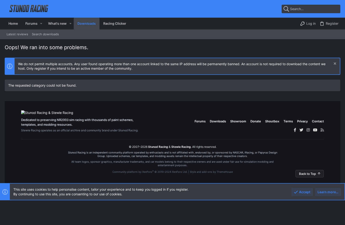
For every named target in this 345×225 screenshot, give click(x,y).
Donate (255, 121)
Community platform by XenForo (150, 171)
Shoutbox (272, 121)
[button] (41, 23)
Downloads (218, 121)
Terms (288, 121)
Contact (318, 121)
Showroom (238, 121)
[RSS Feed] (322, 130)
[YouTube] (315, 130)
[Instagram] (308, 130)
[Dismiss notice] (334, 64)
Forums (200, 121)
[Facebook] (295, 130)
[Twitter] (301, 130)
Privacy (302, 121)
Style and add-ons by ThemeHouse (211, 171)
